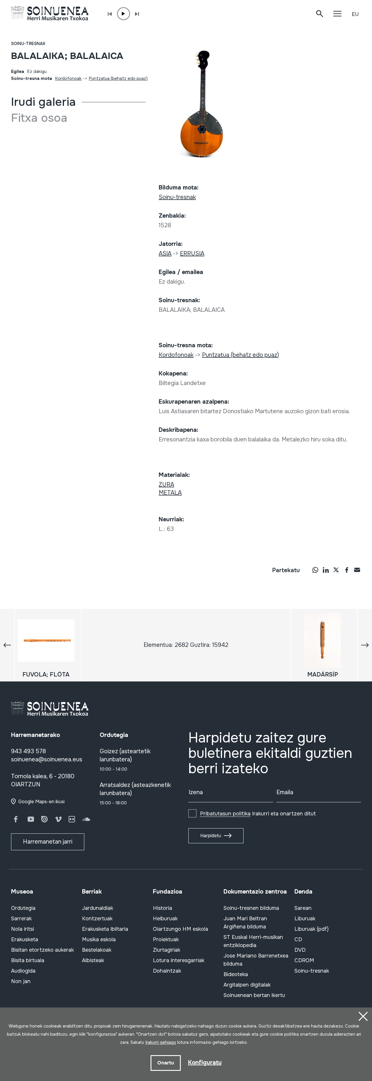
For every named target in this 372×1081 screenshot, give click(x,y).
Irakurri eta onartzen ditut (258, 813)
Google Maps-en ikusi (41, 802)
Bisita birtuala (27, 960)
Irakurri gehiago (160, 1042)
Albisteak (93, 960)
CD (298, 939)
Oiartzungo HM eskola (180, 929)
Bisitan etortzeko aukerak (42, 950)
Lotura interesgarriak (178, 960)
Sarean (303, 908)
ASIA (165, 253)
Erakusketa (24, 939)
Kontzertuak (97, 918)
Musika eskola (99, 939)
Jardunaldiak (97, 908)
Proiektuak (166, 939)
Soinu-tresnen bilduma (251, 908)
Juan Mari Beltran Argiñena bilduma (245, 922)
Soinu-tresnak (28, 43)
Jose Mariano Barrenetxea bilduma (255, 960)
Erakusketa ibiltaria (105, 929)
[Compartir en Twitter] (336, 570)
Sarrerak (21, 918)
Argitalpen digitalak (247, 985)
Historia (162, 908)
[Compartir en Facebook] (346, 570)
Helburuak (165, 918)
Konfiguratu (205, 1062)
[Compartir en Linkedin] (326, 570)
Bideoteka (235, 974)
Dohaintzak (167, 971)
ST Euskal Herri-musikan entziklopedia (253, 941)
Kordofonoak (68, 78)
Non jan (21, 981)
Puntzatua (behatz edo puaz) (118, 78)
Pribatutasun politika (225, 813)
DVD (299, 950)
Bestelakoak (96, 950)
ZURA (166, 484)
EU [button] (355, 14)
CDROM (304, 960)
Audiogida (23, 971)
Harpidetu (210, 836)
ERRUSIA (192, 253)
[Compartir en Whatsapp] (315, 570)
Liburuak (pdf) (311, 929)
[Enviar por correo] (357, 570)
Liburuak (304, 918)
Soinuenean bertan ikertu (254, 995)
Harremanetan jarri (47, 841)
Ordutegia (23, 908)
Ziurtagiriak (166, 950)
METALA (170, 492)
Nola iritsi (22, 929)
